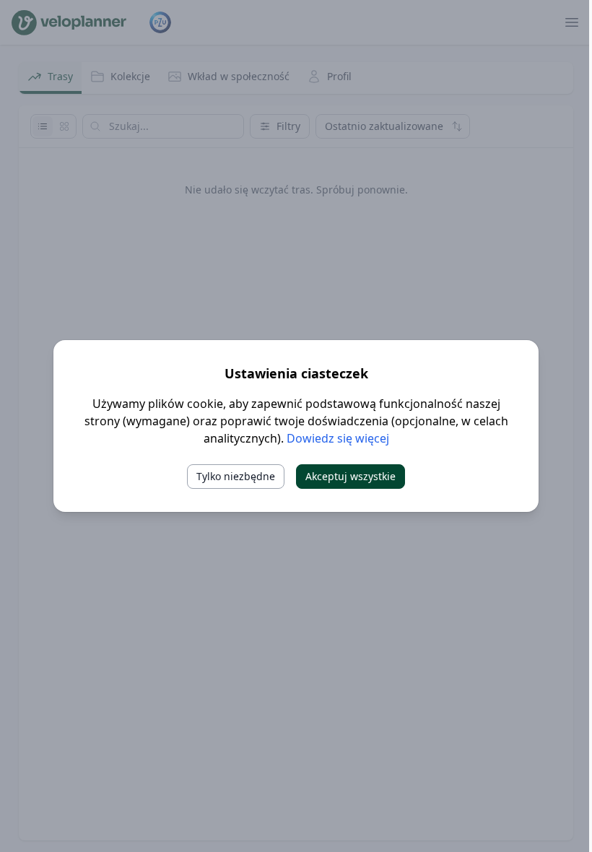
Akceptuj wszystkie (350, 476)
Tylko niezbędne (235, 476)
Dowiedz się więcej (338, 438)
